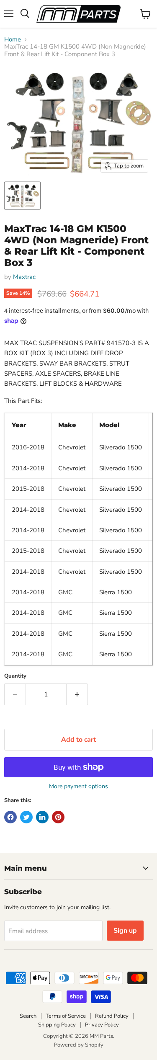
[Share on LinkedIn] (42, 817)
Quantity (15, 676)
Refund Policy (112, 1016)
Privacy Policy (102, 1025)
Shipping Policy (57, 1025)
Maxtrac (24, 277)
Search (28, 1016)
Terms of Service (66, 1016)
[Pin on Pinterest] (58, 817)
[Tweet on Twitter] (26, 817)
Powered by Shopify (78, 1045)
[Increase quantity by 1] (77, 694)
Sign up (125, 930)
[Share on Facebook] (10, 817)
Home (12, 39)
